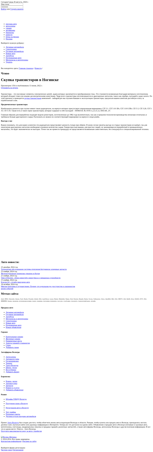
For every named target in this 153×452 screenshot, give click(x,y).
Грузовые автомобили (15, 51)
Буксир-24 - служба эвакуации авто (15, 282)
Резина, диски (11, 381)
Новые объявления (13, 327)
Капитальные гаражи (14, 337)
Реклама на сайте (29, 441)
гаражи (9, 28)
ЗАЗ (124, 299)
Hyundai (30, 299)
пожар (34, 301)
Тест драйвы (11, 412)
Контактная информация (11, 441)
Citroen (17, 299)
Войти (3, 9)
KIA (40, 299)
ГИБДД (120, 299)
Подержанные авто (13, 58)
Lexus (51, 299)
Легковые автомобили (15, 47)
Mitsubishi (62, 299)
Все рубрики (11, 370)
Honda (25, 299)
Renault (81, 299)
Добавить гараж (12, 347)
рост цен (59, 301)
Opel (71, 299)
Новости (38, 68)
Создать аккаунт (17, 9)
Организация (18, 450)
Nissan (67, 299)
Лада (132, 299)
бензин (10, 301)
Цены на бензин (12, 37)
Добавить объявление (14, 390)
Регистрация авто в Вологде (17, 408)
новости (9, 35)
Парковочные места (14, 341)
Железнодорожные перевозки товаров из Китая (20, 274)
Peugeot (76, 299)
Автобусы (10, 56)
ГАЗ (116, 299)
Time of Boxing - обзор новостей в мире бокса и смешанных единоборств (30, 278)
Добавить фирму (12, 372)
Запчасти (9, 386)
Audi (2, 299)
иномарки (15, 301)
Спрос (8, 345)
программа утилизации (49, 301)
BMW (6, 299)
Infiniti (36, 299)
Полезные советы (13, 414)
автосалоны (10, 26)
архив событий (7, 289)
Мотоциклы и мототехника (17, 60)
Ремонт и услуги (12, 388)
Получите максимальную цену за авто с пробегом (21, 431)
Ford (21, 299)
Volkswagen (96, 299)
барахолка (10, 33)
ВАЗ (113, 299)
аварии (4, 301)
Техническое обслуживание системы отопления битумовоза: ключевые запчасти (34, 269)
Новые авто (10, 54)
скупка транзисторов (32, 98)
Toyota (90, 299)
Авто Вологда (13, 423)
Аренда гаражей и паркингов (18, 343)
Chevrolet (11, 299)
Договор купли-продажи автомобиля (21, 416)
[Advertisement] (44, 15)
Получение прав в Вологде (17, 403)
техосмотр (74, 301)
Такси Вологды (12, 365)
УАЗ (145, 299)
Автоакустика (11, 383)
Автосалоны (11, 357)
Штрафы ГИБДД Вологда (16, 399)
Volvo (102, 299)
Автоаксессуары (12, 359)
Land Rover (45, 299)
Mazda (56, 299)
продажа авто (11, 24)
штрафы (93, 301)
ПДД (141, 299)
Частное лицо (6, 450)
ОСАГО (137, 299)
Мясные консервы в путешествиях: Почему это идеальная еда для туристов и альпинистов (38, 286)
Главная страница (26, 68)
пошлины (39, 301)
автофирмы (10, 30)
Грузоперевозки (12, 361)
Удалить (9, 62)
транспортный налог (84, 301)
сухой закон (66, 301)
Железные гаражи (13, 339)
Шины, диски (11, 368)
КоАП (128, 299)
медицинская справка (25, 301)
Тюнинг (9, 363)
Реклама (9, 39)
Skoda (86, 299)
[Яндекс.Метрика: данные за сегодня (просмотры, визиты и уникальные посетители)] (8, 437)
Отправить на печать (9, 88)
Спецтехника (11, 49)
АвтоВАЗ (108, 299)
